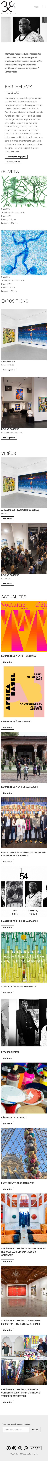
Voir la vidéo (7, 518)
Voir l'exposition (9, 370)
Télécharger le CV (13, 162)
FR (35, 7)
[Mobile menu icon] (44, 7)
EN (38, 7)
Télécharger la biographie (16, 157)
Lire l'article (7, 662)
